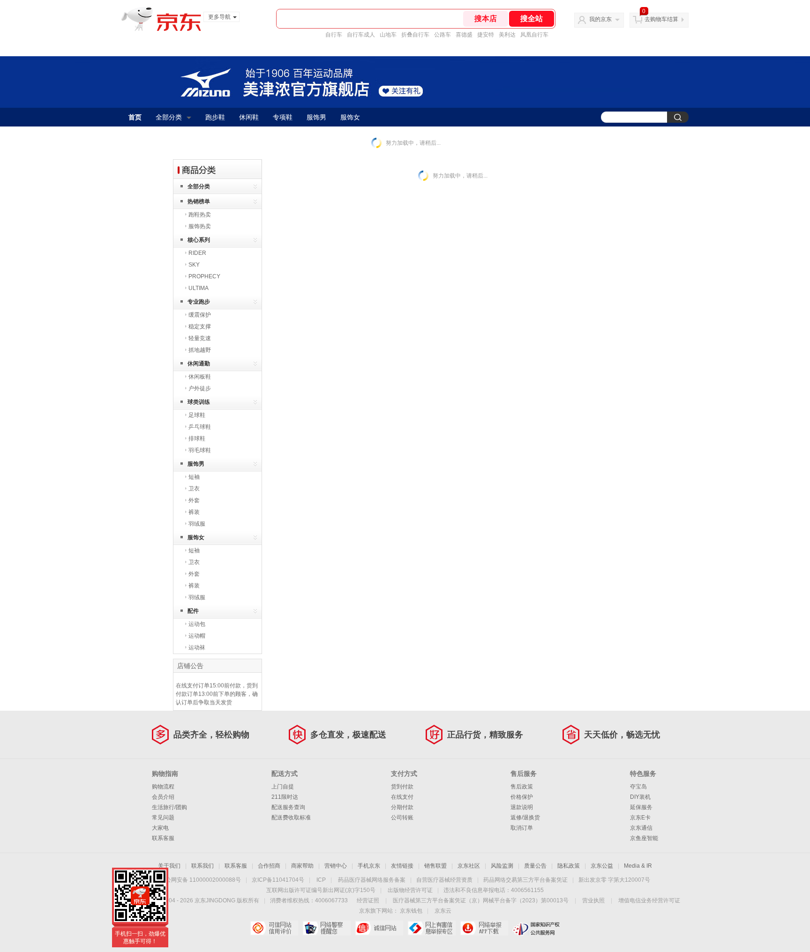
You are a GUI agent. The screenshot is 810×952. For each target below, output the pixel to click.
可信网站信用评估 (274, 928)
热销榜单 (199, 201)
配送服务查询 (288, 807)
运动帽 (196, 635)
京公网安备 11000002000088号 (200, 880)
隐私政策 (568, 866)
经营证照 (368, 900)
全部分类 (169, 117)
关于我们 (169, 866)
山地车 (388, 34)
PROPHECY (204, 276)
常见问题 (163, 817)
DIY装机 (640, 797)
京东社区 (469, 866)
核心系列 (199, 240)
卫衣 (194, 488)
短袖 (194, 477)
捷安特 (485, 34)
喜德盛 (464, 34)
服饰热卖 (199, 226)
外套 (194, 500)
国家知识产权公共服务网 (536, 928)
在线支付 (402, 797)
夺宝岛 (638, 786)
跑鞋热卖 (199, 214)
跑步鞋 (215, 117)
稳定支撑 (199, 326)
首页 (135, 117)
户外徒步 (199, 388)
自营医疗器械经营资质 (444, 880)
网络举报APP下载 (484, 928)
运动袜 (196, 647)
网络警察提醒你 (326, 928)
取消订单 (521, 828)
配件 (193, 611)
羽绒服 (196, 524)
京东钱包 (411, 910)
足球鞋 (196, 415)
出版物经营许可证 (410, 890)
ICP (321, 880)
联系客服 (163, 838)
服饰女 (350, 117)
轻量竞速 (199, 338)
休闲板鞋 (199, 376)
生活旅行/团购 (169, 807)
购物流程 (163, 786)
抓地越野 (199, 350)
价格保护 (521, 797)
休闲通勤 (199, 363)
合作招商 (269, 866)
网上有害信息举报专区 (431, 928)
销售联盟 (435, 866)
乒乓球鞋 (199, 427)
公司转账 (402, 817)
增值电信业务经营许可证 (649, 900)
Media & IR (638, 866)
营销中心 (335, 866)
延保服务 (641, 807)
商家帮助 (302, 866)
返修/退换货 (525, 817)
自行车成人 (361, 34)
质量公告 (535, 866)
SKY (194, 264)
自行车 (333, 34)
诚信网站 (379, 928)
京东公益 (602, 866)
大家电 (160, 828)
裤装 (194, 512)
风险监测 (502, 866)
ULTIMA (198, 288)
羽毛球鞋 (199, 450)
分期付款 (402, 807)
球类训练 (199, 402)
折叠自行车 (415, 34)
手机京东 (369, 866)
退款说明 (521, 807)
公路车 (442, 34)
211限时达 (284, 797)
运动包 (196, 624)
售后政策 (521, 786)
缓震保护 (199, 315)
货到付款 (402, 786)
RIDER (197, 253)
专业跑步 (199, 301)
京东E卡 (640, 817)
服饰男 (316, 117)
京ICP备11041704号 (278, 880)
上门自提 (282, 786)
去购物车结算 (661, 19)
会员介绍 (163, 797)
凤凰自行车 (534, 34)
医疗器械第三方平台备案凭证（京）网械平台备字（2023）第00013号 (481, 900)
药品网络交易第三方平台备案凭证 (525, 880)
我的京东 (600, 19)
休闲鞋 (249, 117)
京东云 (443, 910)
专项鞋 (282, 117)
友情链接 (402, 866)
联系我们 (202, 866)
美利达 (507, 34)
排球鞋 (196, 438)
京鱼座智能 (644, 838)
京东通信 (641, 828)
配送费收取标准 (291, 817)
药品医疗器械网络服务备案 (371, 880)
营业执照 (593, 900)
